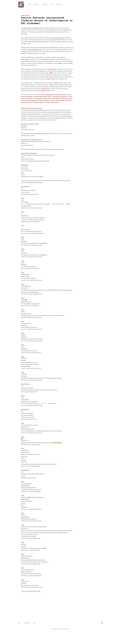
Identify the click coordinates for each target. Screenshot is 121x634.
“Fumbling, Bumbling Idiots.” (52, 102)
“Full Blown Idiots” (38, 102)
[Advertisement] (87, 25)
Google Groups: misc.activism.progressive (31, 139)
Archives (36, 4)
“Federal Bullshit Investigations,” (60, 96)
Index (52, 4)
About (29, 4)
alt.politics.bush (25, 59)
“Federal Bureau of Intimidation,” (60, 98)
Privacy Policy (27, 622)
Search (59, 4)
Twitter (53, 39)
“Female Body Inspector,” (44, 100)
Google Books (24, 165)
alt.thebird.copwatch (59, 37)
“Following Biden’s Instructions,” (64, 100)
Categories (45, 4)
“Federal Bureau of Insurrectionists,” (43, 98)
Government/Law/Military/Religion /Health (31, 591)
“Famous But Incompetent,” (60, 94)
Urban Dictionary (52, 69)
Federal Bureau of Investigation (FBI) (32, 28)
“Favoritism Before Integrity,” (40, 96)
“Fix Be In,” (53, 100)
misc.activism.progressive (33, 49)
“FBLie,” (49, 96)
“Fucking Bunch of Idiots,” (27, 102)
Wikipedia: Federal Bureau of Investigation (31, 108)
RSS (34, 622)
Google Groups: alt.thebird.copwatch (30, 123)
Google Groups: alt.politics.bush (29, 153)
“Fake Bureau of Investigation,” (45, 94)
